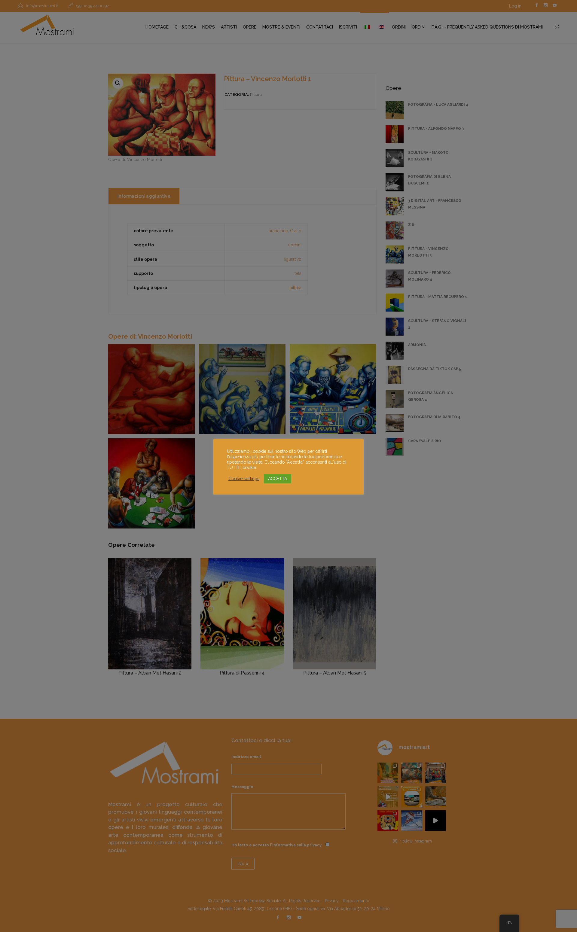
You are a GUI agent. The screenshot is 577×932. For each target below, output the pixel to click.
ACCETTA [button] (277, 478)
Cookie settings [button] (243, 478)
